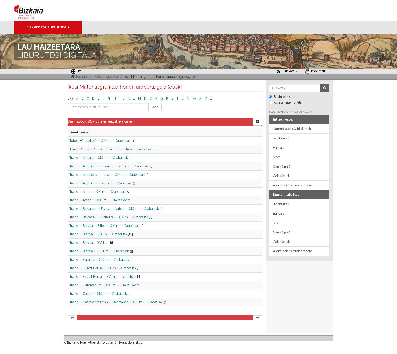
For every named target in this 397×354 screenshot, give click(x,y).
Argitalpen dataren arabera (292, 185)
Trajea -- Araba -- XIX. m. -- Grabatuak (97, 192)
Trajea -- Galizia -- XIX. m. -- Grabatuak (98, 293)
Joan (155, 107)
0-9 (70, 98)
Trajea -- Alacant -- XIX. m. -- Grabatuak (98, 158)
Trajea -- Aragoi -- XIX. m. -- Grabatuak (98, 200)
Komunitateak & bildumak (292, 129)
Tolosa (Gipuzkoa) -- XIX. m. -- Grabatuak (99, 141)
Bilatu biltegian (284, 96)
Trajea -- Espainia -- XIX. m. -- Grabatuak (99, 259)
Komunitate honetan (288, 102)
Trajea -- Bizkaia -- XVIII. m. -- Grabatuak (99, 251)
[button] (290, 71)
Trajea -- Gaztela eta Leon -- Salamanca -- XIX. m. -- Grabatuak (115, 302)
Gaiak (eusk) (282, 176)
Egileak (278, 147)
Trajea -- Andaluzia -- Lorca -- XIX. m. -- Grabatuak (107, 175)
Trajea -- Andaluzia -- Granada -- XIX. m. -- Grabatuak (108, 166)
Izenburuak (281, 138)
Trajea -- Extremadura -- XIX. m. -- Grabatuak (102, 285)
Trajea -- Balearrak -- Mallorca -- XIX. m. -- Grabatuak (108, 217)
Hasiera (81, 77)
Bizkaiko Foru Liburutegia (47, 27)
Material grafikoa (106, 77)
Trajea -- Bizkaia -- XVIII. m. (89, 242)
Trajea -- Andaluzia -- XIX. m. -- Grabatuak (100, 183)
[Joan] (324, 88)
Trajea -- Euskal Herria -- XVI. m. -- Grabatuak (102, 276)
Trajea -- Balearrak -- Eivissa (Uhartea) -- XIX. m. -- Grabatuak (114, 209)
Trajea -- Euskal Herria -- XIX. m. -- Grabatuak (102, 268)
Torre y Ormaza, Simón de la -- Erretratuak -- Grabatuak (110, 149)
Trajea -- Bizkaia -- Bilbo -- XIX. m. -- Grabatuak (104, 226)
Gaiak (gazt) (281, 166)
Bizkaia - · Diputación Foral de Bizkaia (33, 10)
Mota (276, 157)
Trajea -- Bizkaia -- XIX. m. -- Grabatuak (98, 234)
